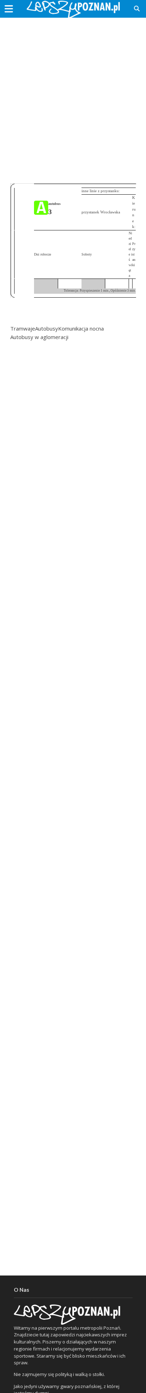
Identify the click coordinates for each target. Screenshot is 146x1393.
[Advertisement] (73, 98)
